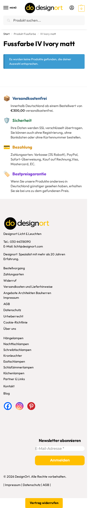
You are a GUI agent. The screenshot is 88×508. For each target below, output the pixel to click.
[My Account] (71, 8)
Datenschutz (12, 310)
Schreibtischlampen (17, 350)
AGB (6, 304)
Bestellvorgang (14, 268)
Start (6, 34)
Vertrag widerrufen (44, 503)
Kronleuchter (12, 356)
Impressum (11, 298)
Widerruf (9, 281)
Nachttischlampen (16, 344)
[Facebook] (8, 406)
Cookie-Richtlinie (15, 322)
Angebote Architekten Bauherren (27, 293)
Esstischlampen (14, 361)
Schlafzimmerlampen (18, 367)
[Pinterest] (31, 406)
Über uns (9, 329)
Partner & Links (14, 379)
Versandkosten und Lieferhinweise (28, 287)
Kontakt (8, 386)
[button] (81, 8)
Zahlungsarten (13, 274)
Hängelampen (13, 338)
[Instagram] (19, 406)
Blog (6, 393)
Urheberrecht (13, 316)
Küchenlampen (13, 373)
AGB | (47, 485)
